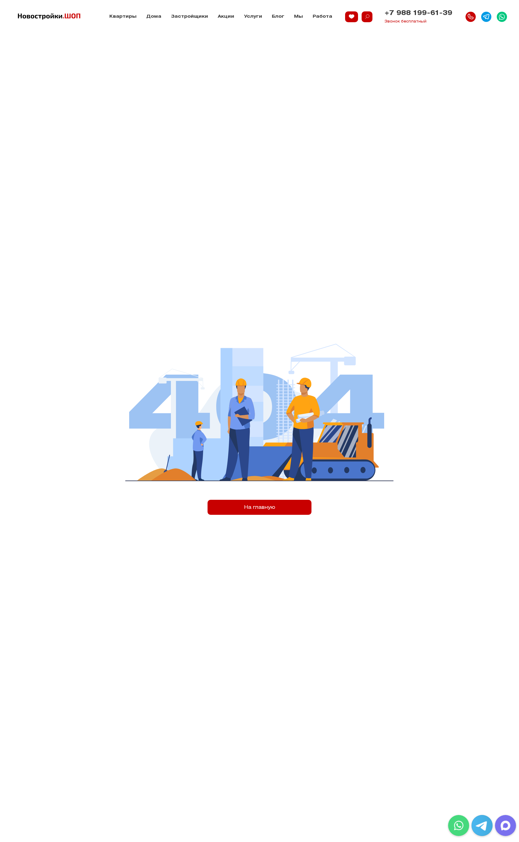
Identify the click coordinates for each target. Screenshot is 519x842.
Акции (226, 17)
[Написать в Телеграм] (486, 17)
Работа (322, 17)
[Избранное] (351, 16)
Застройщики (189, 17)
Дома (153, 17)
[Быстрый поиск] (367, 16)
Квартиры (123, 17)
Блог (278, 17)
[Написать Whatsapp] (502, 17)
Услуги (253, 17)
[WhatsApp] (458, 825)
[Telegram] (482, 825)
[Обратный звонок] (471, 17)
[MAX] (505, 825)
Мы (298, 17)
